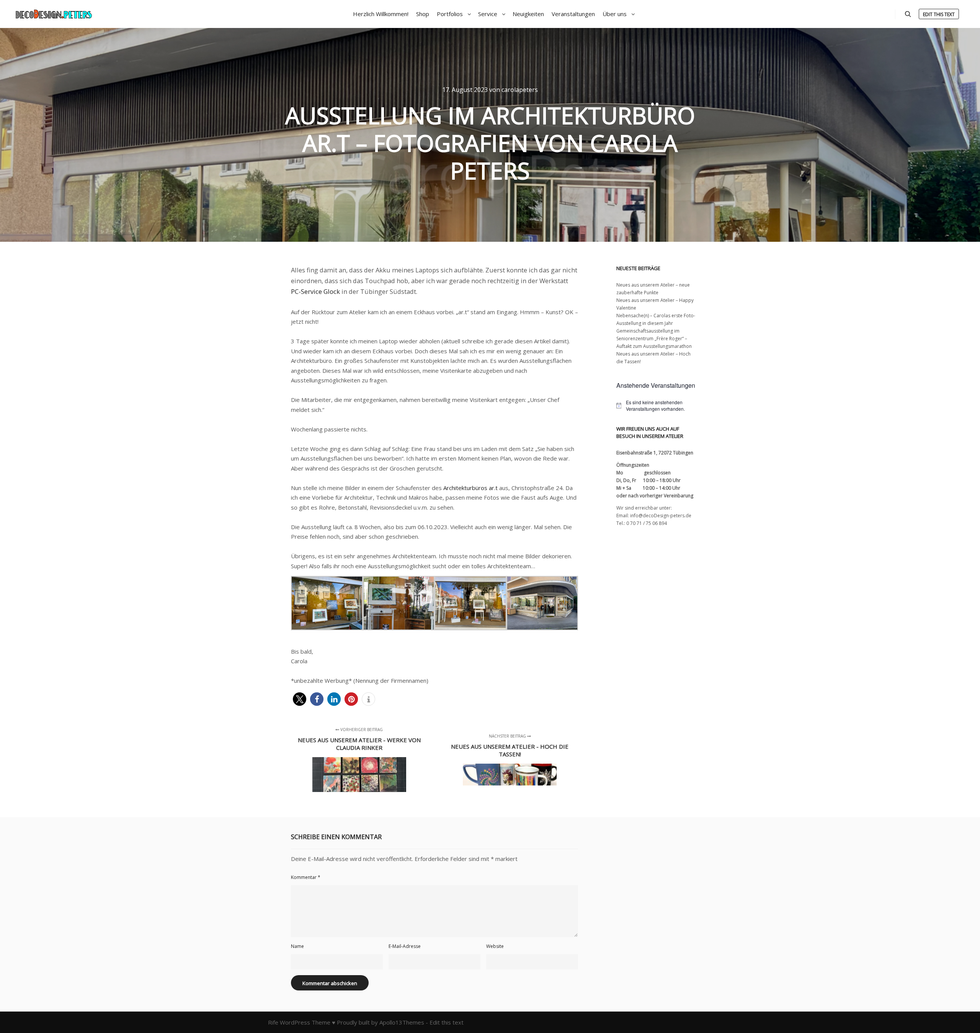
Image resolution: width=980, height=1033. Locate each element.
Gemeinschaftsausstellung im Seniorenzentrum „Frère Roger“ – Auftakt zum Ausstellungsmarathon (654, 338)
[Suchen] (908, 14)
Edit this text (939, 14)
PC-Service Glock (315, 291)
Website (495, 946)
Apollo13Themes (401, 1022)
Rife (273, 1022)
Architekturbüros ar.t (470, 488)
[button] (299, 699)
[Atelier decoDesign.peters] (53, 14)
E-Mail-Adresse (405, 946)
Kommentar (305, 877)
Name (297, 946)
